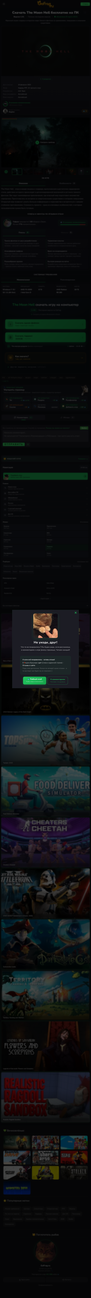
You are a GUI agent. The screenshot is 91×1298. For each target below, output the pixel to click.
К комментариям (57, 680)
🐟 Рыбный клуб (34, 680)
